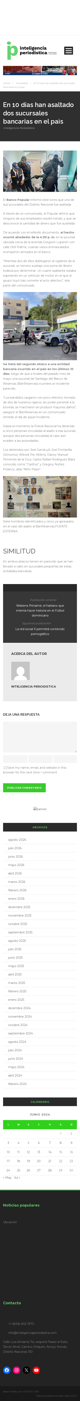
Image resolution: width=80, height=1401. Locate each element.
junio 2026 (15, 856)
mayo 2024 (16, 1067)
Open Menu (68, 51)
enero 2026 (16, 899)
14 (49, 1152)
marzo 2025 (16, 983)
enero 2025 (16, 1000)
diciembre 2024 (19, 1008)
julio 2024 (15, 1050)
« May (7, 1177)
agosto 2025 (17, 941)
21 (49, 1161)
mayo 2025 (16, 966)
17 (8, 1161)
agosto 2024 (17, 1042)
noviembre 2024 (20, 1016)
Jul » (17, 1177)
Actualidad (22, 83)
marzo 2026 (16, 882)
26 (28, 1170)
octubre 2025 (17, 924)
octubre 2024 (17, 1025)
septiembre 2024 (20, 1033)
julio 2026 (15, 848)
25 (18, 1170)
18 (18, 1161)
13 (38, 1152)
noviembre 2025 (19, 915)
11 (18, 1152)
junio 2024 (15, 1059)
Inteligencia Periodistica (18, 128)
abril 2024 (15, 1075)
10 (8, 1152)
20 (39, 1161)
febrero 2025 (17, 991)
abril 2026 (15, 873)
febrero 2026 (17, 890)
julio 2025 (14, 949)
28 (50, 1170)
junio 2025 (15, 957)
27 (39, 1170)
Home (6, 83)
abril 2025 (15, 974)
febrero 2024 (17, 1084)
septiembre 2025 (20, 932)
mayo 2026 (16, 865)
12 (28, 1152)
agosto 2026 (17, 840)
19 (28, 1161)
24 (8, 1170)
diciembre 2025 (19, 907)
